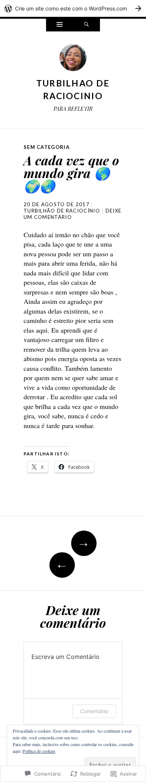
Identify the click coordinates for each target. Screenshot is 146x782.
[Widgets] (59, 25)
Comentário (94, 711)
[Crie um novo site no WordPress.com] (73, 8)
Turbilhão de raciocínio (62, 211)
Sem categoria (47, 147)
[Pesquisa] (86, 25)
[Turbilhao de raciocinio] (73, 59)
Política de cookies (38, 751)
